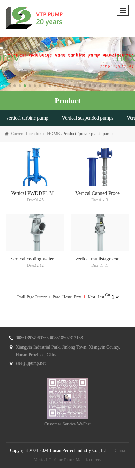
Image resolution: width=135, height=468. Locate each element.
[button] (9, 85)
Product (69, 133)
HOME (53, 133)
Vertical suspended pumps (87, 118)
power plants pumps (96, 133)
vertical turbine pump (27, 118)
